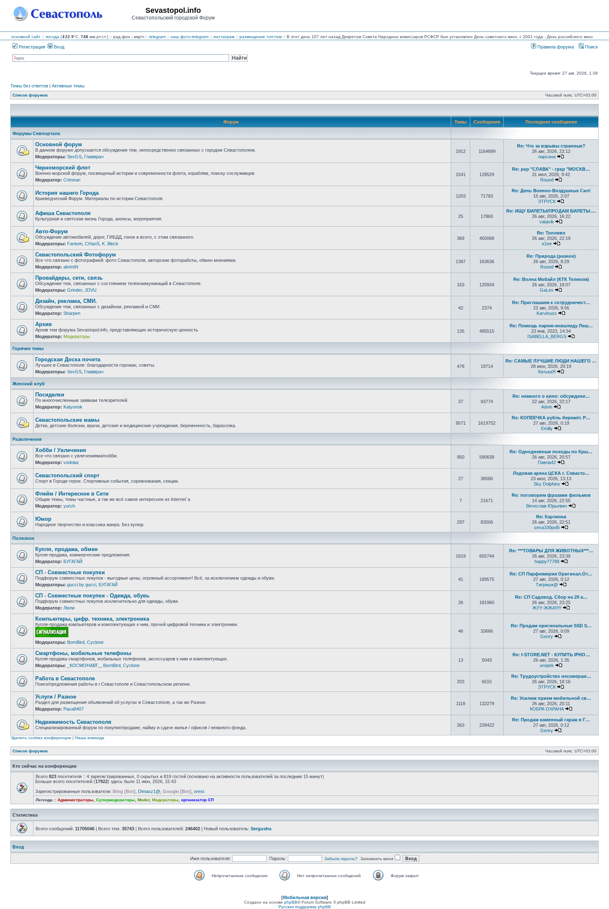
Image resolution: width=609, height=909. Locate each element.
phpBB (290, 902)
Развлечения (26, 439)
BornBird (76, 642)
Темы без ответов (29, 85)
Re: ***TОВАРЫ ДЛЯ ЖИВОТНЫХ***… (551, 550)
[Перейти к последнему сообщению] (560, 156)
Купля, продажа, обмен (66, 549)
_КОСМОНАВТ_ (84, 665)
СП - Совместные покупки (70, 572)
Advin (546, 406)
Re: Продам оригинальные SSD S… (551, 625)
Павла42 (547, 462)
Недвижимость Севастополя (73, 722)
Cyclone (95, 642)
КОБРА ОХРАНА (547, 708)
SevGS (74, 156)
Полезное (23, 538)
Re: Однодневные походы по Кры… (551, 451)
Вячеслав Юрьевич (546, 505)
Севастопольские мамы (67, 420)
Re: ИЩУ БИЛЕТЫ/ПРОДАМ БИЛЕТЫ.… (551, 210)
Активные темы (68, 85)
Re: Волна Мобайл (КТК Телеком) (551, 279)
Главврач (94, 156)
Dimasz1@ (149, 791)
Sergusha (261, 828)
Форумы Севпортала (36, 133)
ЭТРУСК (547, 201)
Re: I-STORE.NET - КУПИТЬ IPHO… (551, 654)
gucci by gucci (81, 584)
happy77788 (546, 561)
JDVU (91, 290)
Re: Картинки (551, 516)
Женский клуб (28, 383)
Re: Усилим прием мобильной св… (551, 698)
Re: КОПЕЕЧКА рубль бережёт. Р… (551, 417)
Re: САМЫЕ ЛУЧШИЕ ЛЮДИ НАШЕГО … (551, 360)
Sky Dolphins (547, 483)
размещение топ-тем (260, 36)
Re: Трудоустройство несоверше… (551, 676)
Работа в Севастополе (65, 678)
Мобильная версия (304, 897)
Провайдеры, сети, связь (69, 278)
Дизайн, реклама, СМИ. (66, 301)
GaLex (546, 290)
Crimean (71, 179)
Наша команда (89, 737)
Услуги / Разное (55, 697)
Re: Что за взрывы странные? (551, 145)
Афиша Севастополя (63, 213)
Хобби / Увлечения (60, 450)
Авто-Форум (51, 231)
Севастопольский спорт (67, 475)
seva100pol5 (547, 527)
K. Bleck (110, 243)
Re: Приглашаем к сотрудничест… (551, 302)
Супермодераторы (115, 800)
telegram (157, 36)
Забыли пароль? (341, 858)
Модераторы (76, 336)
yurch (69, 505)
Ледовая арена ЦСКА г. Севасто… (551, 473)
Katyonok (72, 406)
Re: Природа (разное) (551, 256)
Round (546, 179)
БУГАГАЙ (72, 561)
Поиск (591, 46)
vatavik (546, 221)
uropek (547, 665)
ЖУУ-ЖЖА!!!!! (546, 607)
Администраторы (76, 800)
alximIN (70, 266)
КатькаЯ (547, 371)
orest (199, 791)
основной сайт (26, 36)
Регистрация (31, 46)
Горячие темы (28, 348)
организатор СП (197, 800)
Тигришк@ (547, 584)
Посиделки (49, 395)
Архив (43, 324)
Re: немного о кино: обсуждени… (551, 396)
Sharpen (71, 313)
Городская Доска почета (67, 359)
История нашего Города (67, 193)
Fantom (74, 243)
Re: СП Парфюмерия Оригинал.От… (551, 573)
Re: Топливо (551, 232)
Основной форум (58, 144)
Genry (546, 636)
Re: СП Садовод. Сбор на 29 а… (551, 597)
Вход (58, 46)
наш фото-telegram (189, 36)
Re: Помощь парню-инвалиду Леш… (551, 325)
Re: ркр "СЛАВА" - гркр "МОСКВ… (551, 169)
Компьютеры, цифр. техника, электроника (92, 619)
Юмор (43, 519)
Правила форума (555, 46)
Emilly (547, 428)
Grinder (74, 290)
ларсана (547, 156)
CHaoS (92, 243)
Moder (144, 800)
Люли (69, 607)
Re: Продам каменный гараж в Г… (551, 719)
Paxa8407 (73, 708)
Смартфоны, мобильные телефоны (83, 653)
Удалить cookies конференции (41, 737)
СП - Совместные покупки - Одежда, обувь (92, 595)
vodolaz (71, 462)
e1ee (547, 243)
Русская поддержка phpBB (304, 906)
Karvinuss (546, 313)
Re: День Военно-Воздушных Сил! (551, 190)
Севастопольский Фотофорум (75, 254)
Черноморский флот (62, 167)
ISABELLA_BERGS (546, 336)
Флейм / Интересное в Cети (72, 494)
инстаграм (223, 36)
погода (52, 36)
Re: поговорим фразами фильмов (551, 495)
